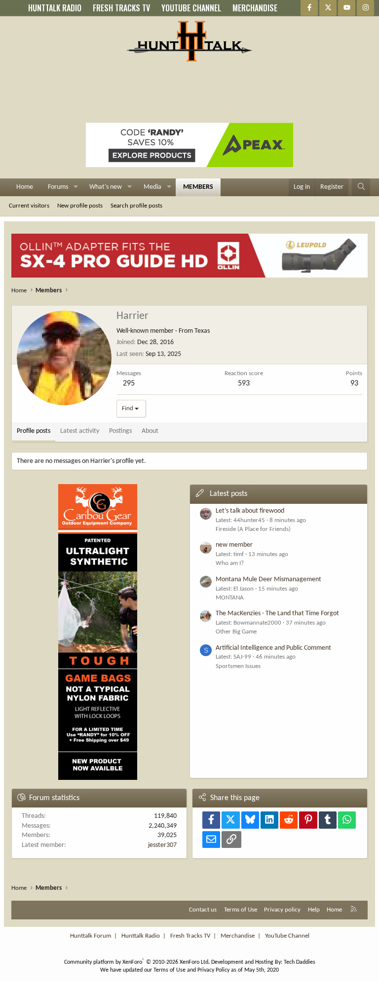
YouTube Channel (287, 936)
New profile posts (80, 206)
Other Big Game (236, 632)
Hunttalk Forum (90, 936)
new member (234, 545)
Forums (58, 187)
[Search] (361, 187)
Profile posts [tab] (33, 431)
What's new (105, 187)
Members (198, 187)
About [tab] (150, 431)
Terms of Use (240, 910)
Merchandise (238, 936)
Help (314, 910)
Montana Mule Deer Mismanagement (268, 579)
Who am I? (230, 563)
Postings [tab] (120, 431)
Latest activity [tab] (79, 431)
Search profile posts (136, 206)
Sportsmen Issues (238, 666)
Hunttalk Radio (140, 936)
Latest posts (228, 494)
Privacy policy (282, 910)
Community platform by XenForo (137, 962)
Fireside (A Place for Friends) (253, 529)
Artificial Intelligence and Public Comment (273, 648)
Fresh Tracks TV (190, 936)
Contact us (203, 910)
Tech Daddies (299, 962)
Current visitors (29, 206)
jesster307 (162, 845)
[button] (75, 187)
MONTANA (230, 598)
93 (354, 383)
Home (24, 187)
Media (152, 187)
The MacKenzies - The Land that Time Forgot (277, 613)
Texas (202, 331)
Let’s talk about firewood (250, 511)
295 (129, 383)
